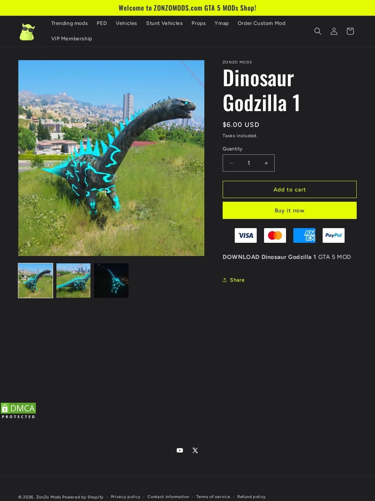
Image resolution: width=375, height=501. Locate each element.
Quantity (232, 148)
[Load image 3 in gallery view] (111, 280)
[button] (318, 31)
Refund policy (251, 496)
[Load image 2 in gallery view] (73, 280)
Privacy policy (126, 496)
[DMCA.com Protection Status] (18, 418)
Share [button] (237, 280)
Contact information (168, 496)
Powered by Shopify (83, 497)
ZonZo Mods (48, 497)
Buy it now (290, 210)
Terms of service (213, 496)
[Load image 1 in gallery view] (35, 280)
